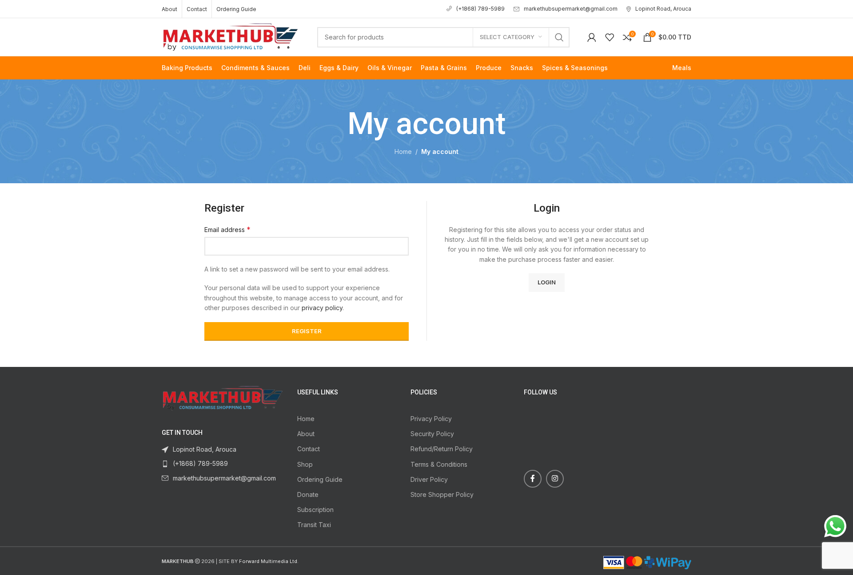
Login (547, 282)
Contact (308, 449)
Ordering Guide (320, 479)
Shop (305, 464)
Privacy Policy (431, 418)
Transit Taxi (314, 524)
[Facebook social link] (533, 479)
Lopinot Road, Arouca (663, 8)
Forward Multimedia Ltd (268, 561)
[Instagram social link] (555, 479)
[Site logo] (230, 36)
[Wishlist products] (609, 37)
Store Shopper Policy (442, 494)
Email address (227, 229)
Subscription (315, 509)
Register (307, 331)
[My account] (592, 37)
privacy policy (322, 307)
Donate (308, 494)
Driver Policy (429, 479)
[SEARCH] (559, 37)
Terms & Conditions (439, 464)
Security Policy (432, 433)
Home (403, 151)
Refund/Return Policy (442, 449)
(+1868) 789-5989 (480, 8)
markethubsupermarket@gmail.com (571, 8)
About (306, 433)
